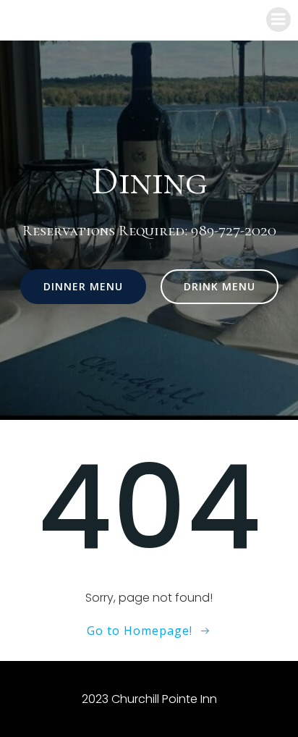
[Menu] (278, 19)
